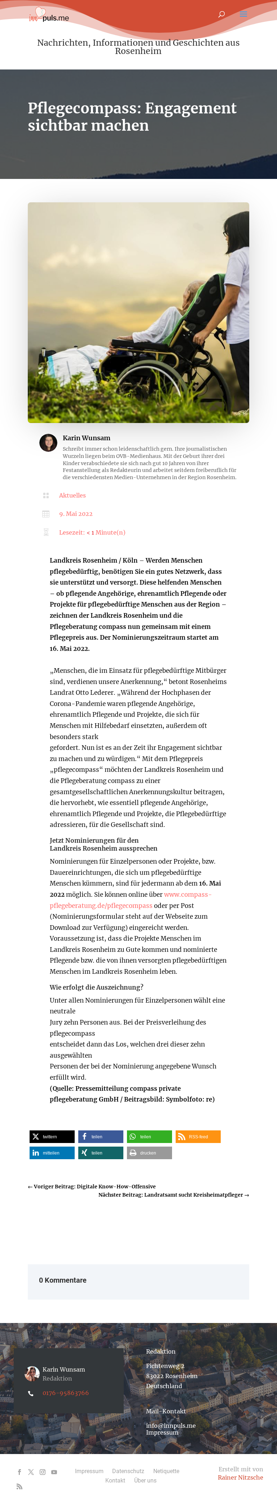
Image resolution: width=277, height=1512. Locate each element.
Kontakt (115, 1480)
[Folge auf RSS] (19, 1486)
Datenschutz (128, 1471)
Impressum (162, 1432)
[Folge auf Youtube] (54, 1472)
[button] (52, 1136)
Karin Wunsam (86, 438)
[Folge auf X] (31, 1472)
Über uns (145, 1480)
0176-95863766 (66, 1392)
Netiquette (166, 1471)
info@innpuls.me (171, 1425)
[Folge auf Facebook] (19, 1472)
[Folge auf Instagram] (42, 1472)
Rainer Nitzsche (240, 1477)
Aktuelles (72, 495)
